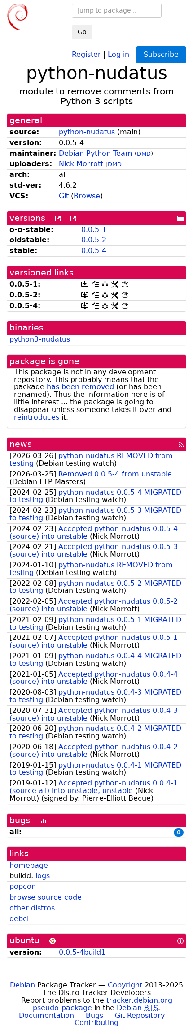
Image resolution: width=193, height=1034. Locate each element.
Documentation (46, 1015)
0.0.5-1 (93, 229)
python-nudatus (87, 132)
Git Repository (140, 1015)
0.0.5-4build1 (82, 952)
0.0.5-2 (93, 240)
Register (86, 54)
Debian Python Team (95, 153)
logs (42, 875)
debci (19, 918)
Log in (118, 54)
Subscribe (161, 54)
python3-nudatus (39, 339)
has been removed (80, 386)
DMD (144, 153)
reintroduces (36, 417)
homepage (28, 865)
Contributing (96, 1022)
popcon (22, 886)
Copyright (125, 985)
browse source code (45, 897)
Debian (22, 985)
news (20, 444)
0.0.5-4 (93, 250)
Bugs (94, 1015)
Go (82, 31)
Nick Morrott (81, 163)
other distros (32, 908)
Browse (87, 196)
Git (64, 196)
